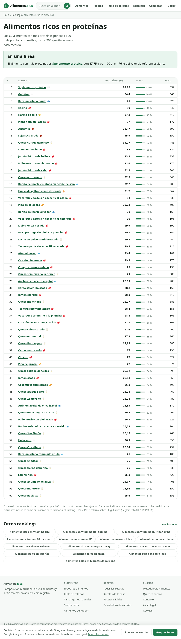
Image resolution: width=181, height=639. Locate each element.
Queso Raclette (28, 495)
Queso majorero (29, 488)
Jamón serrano (28, 294)
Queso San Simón (29, 433)
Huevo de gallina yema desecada (39, 191)
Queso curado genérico (33, 142)
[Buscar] (67, 6)
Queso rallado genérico (33, 371)
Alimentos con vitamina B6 (75, 539)
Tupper (171, 5)
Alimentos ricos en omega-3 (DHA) (89, 546)
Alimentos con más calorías (157, 539)
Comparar (155, 5)
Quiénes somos (152, 594)
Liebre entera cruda (31, 225)
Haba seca (24, 440)
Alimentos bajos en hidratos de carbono (90, 561)
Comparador (71, 605)
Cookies (148, 610)
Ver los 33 (168, 524)
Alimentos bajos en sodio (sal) (147, 553)
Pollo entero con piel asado (36, 163)
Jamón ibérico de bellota (34, 156)
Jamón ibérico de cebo (32, 170)
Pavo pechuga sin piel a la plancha (40, 232)
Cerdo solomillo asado (32, 288)
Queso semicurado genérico (36, 274)
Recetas (98, 5)
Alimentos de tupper (76, 610)
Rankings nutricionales (77, 599)
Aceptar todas (165, 632)
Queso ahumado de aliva (34, 481)
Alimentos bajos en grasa (89, 553)
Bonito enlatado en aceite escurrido (41, 426)
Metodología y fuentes (156, 588)
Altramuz (24, 128)
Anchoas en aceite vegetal (35, 281)
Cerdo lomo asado (30, 350)
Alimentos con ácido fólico (116, 539)
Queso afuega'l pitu (31, 391)
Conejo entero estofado (33, 267)
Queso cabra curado (31, 329)
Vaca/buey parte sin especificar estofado (44, 218)
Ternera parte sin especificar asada (41, 246)
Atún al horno (27, 253)
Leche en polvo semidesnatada (38, 239)
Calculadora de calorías (117, 605)
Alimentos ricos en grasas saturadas (147, 546)
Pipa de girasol (27, 364)
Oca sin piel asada (30, 260)
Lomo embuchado (30, 149)
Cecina (22, 108)
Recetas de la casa (114, 594)
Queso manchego (29, 301)
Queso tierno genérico (33, 468)
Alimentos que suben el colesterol (31, 546)
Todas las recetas (113, 588)
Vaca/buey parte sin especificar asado (43, 198)
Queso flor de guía (30, 343)
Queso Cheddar (28, 461)
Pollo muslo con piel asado (35, 419)
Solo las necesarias (136, 632)
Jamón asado (26, 378)
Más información (98, 634)
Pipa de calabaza (29, 204)
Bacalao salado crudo (32, 101)
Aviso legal (149, 605)
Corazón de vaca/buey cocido (37, 322)
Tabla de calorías (118, 5)
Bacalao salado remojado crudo (39, 454)
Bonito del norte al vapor (34, 211)
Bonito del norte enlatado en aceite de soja (46, 184)
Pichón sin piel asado (32, 121)
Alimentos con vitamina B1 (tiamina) (85, 531)
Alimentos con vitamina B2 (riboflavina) (146, 531)
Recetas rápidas (112, 599)
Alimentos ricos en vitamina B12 (29, 531)
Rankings (139, 5)
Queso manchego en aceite (36, 412)
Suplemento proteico (32, 87)
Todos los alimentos (76, 588)
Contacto (148, 599)
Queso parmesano (30, 177)
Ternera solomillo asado (34, 308)
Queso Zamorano (29, 398)
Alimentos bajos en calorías (32, 553)
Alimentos (81, 5)
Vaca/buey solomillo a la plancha (40, 315)
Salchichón (25, 474)
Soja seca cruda (28, 135)
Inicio (6, 15)
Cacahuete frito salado (33, 384)
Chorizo (23, 357)
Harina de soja (27, 114)
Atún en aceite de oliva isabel (37, 405)
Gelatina (24, 94)
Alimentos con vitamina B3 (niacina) (29, 539)
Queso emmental (29, 336)
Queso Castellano (29, 447)
